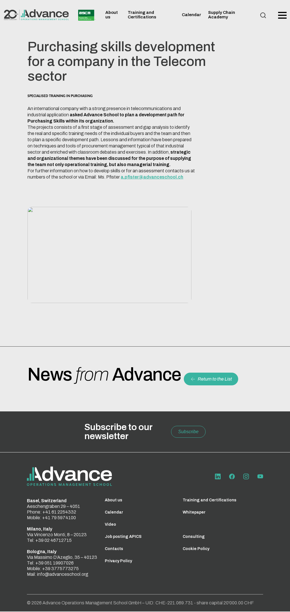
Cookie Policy (196, 549)
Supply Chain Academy (221, 14)
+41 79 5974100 (59, 517)
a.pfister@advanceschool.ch (152, 177)
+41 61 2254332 (59, 512)
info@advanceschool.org (62, 574)
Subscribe (188, 431)
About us (113, 500)
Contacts (114, 549)
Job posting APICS (123, 536)
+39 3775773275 (60, 568)
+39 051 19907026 (54, 563)
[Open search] (263, 15)
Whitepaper (194, 512)
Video (110, 524)
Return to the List (215, 379)
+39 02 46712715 (53, 540)
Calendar (191, 14)
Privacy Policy (118, 561)
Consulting (194, 536)
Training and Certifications (142, 14)
